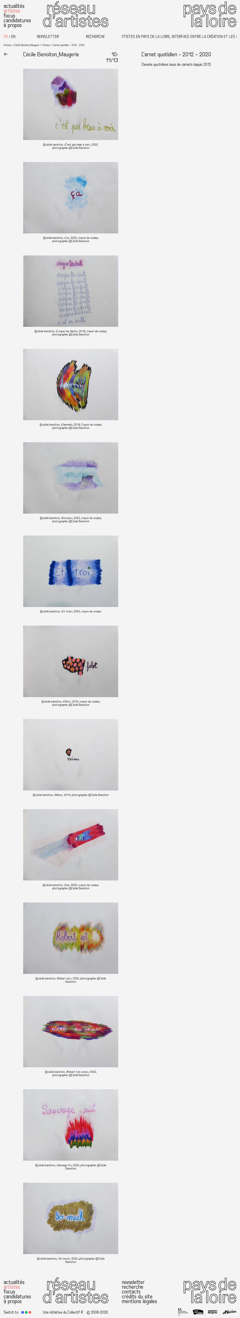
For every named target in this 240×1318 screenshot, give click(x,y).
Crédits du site (137, 1296)
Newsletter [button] (48, 37)
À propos (13, 25)
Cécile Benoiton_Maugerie (27, 45)
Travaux (46, 45)
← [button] (6, 54)
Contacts (131, 1291)
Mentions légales (139, 1301)
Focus (9, 15)
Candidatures (17, 20)
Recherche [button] (95, 37)
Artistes (12, 11)
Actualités (14, 6)
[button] (22, 1312)
